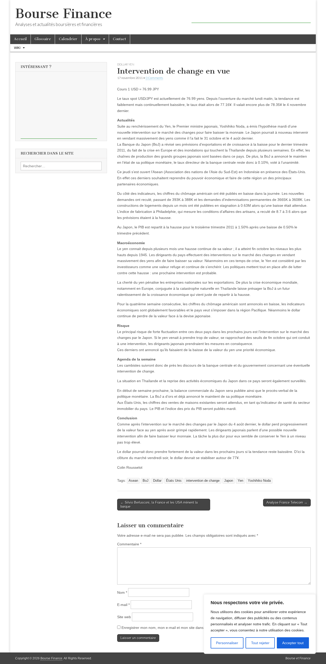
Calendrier (68, 39)
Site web (124, 617)
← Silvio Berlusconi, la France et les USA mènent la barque (159, 504)
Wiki (17, 48)
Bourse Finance (63, 13)
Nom (122, 592)
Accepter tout (293, 643)
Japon (228, 480)
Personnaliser (227, 643)
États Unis (174, 480)
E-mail (123, 605)
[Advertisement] (251, 15)
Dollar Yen (125, 64)
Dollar (157, 480)
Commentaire (129, 544)
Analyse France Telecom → (286, 502)
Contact (119, 39)
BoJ (145, 480)
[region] (260, 624)
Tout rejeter (260, 643)
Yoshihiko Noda (259, 480)
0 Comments (154, 78)
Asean (133, 480)
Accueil (20, 39)
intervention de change (203, 480)
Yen (240, 480)
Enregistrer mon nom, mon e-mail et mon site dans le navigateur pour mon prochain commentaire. (200, 628)
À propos (93, 39)
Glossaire (43, 39)
